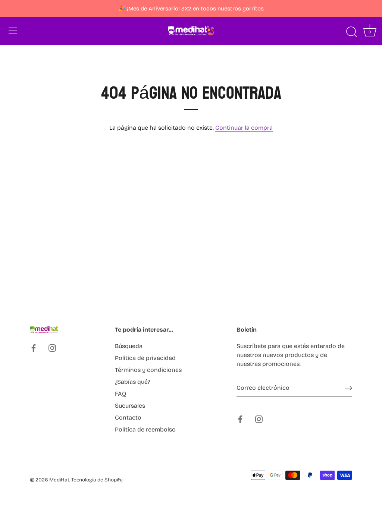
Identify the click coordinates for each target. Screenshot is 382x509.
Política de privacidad (145, 357)
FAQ (120, 393)
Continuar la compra (244, 127)
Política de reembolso (145, 429)
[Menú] (13, 31)
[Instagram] (52, 347)
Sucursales (130, 405)
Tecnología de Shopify (97, 480)
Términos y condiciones (148, 369)
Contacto (128, 417)
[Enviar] (348, 388)
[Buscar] (351, 32)
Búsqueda (129, 346)
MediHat (59, 480)
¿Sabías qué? (132, 381)
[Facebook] (33, 347)
